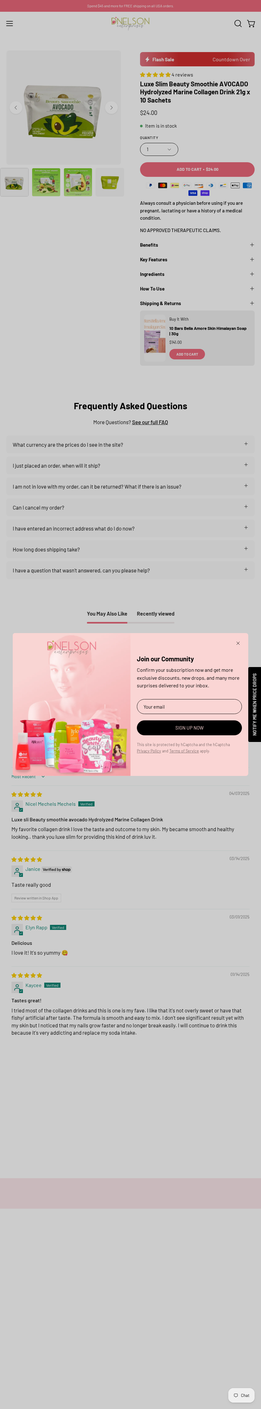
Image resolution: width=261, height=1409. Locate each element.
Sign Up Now (189, 728)
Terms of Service (184, 750)
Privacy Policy (149, 750)
